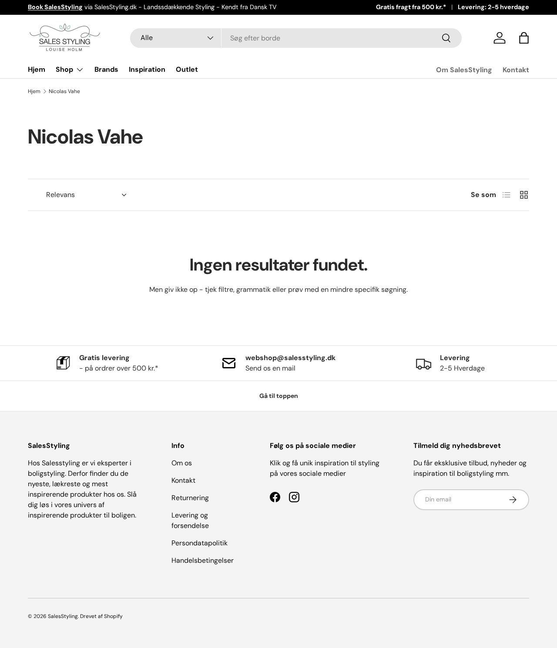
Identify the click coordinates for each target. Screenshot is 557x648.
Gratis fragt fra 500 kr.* (411, 7)
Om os (181, 463)
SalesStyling (63, 616)
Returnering (190, 497)
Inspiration (147, 69)
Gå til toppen (278, 396)
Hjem (36, 69)
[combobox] (296, 38)
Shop (64, 69)
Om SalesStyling (464, 69)
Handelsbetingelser (202, 560)
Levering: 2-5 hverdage (493, 7)
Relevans (60, 194)
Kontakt (516, 69)
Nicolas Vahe (64, 91)
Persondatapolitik (199, 543)
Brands (106, 69)
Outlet (187, 69)
